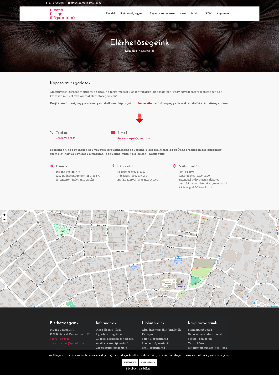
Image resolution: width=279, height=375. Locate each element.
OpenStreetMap (272, 306)
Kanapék (148, 334)
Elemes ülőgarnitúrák (156, 343)
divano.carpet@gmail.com (86, 2)
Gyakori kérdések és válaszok (115, 338)
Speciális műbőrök (200, 338)
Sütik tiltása (147, 362)
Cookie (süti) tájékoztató (111, 347)
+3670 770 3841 (55, 2)
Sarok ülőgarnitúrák (155, 338)
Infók (194, 13)
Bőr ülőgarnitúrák (153, 347)
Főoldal (110, 13)
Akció (183, 13)
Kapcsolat (223, 13)
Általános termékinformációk (161, 329)
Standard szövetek (200, 329)
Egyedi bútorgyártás (162, 13)
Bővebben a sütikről (138, 368)
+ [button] (4, 215)
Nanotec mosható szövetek (205, 334)
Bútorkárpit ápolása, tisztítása (207, 347)
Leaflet (260, 306)
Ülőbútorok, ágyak (131, 13)
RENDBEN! (130, 362)
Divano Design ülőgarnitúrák (63, 14)
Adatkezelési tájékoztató (112, 343)
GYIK (208, 13)
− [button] (4, 219)
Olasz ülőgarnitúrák (109, 329)
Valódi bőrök (196, 343)
